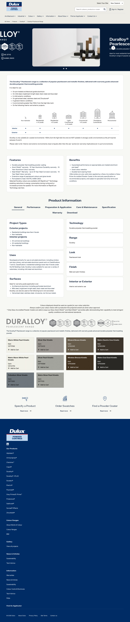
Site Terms (44, 615)
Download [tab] (72, 212)
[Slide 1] (63, 68)
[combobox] (91, 9)
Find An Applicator (14, 606)
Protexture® (10, 499)
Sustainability (11, 558)
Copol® (9, 467)
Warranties (10, 575)
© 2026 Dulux (10, 615)
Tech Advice (10, 563)
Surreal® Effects (12, 508)
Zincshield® (10, 513)
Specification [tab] (109, 207)
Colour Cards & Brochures (15, 589)
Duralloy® (9, 471)
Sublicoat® (10, 503)
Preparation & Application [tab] (58, 207)
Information (11, 571)
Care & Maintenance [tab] (86, 207)
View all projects (12, 546)
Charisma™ (10, 462)
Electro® (9, 485)
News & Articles (13, 554)
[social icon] (7, 444)
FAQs (8, 598)
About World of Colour (14, 525)
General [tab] (18, 207)
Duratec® (9, 481)
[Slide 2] (66, 68)
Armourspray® (11, 458)
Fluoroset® (10, 490)
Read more (24, 411)
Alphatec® (10, 453)
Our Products (11, 449)
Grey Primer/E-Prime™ (14, 494)
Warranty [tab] (57, 212)
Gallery (9, 542)
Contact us (53, 615)
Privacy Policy (33, 615)
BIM (7, 534)
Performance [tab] (33, 207)
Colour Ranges (12, 520)
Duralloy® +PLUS (12, 476)
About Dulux (22, 615)
